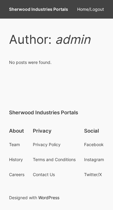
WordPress (48, 197)
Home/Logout (90, 9)
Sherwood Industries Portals (38, 9)
